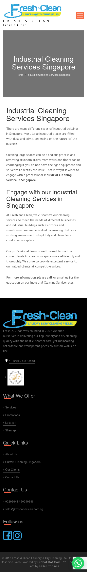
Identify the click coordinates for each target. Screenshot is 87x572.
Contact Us (12, 477)
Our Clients (12, 469)
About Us (11, 454)
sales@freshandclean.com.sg (24, 509)
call (49, 277)
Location (10, 423)
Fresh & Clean (27, 21)
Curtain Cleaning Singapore (23, 462)
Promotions (12, 415)
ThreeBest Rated (23, 361)
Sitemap (10, 430)
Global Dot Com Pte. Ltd (55, 562)
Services (10, 407)
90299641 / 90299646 (19, 501)
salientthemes (49, 566)
